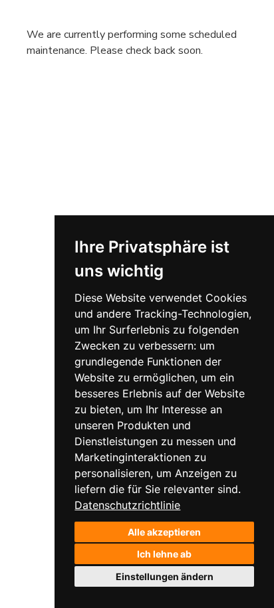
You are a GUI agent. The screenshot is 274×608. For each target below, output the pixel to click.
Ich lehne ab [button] (164, 553)
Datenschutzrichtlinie (127, 505)
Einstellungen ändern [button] (164, 576)
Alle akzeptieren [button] (164, 532)
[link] (127, 505)
